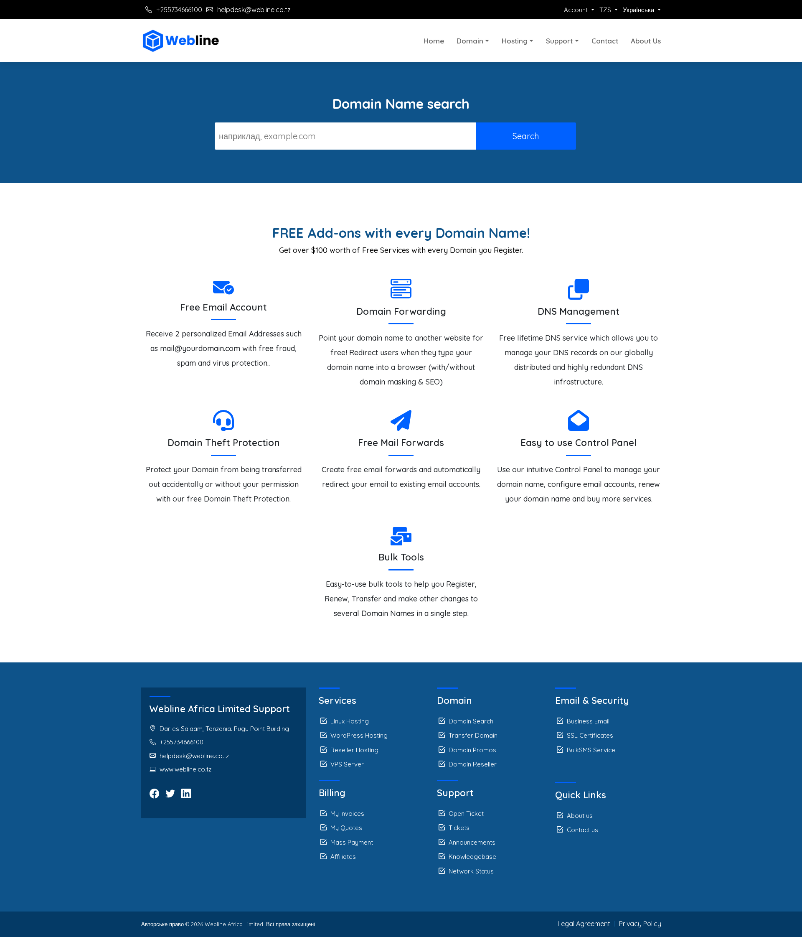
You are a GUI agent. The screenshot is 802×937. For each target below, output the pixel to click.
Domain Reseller (473, 764)
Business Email (588, 721)
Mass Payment (351, 842)
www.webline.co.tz (185, 769)
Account (576, 10)
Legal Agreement (584, 924)
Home (434, 40)
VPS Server (347, 764)
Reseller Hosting (354, 750)
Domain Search (471, 721)
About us (580, 816)
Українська (639, 10)
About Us (646, 40)
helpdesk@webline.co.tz (254, 9)
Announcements (472, 842)
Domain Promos (472, 750)
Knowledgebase (472, 857)
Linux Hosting (349, 721)
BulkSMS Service (591, 750)
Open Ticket (466, 813)
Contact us (582, 830)
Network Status (471, 871)
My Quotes (346, 828)
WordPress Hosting (359, 735)
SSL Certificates (590, 735)
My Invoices (347, 813)
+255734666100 (179, 9)
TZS (606, 10)
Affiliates (343, 857)
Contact (604, 40)
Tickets (459, 828)
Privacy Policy (640, 924)
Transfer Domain (473, 735)
